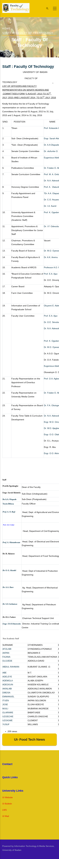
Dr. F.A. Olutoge (51, 405)
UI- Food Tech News (29, 739)
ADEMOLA (7, 680)
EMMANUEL (8, 696)
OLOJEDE (7, 661)
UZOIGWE (7, 720)
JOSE (5, 704)
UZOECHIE (7, 716)
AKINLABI (7, 688)
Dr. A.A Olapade (51, 145)
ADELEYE (7, 676)
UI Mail (5, 816)
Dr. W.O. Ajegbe (51, 428)
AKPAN (5, 653)
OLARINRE (7, 712)
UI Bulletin (7, 803)
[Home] (15, 8)
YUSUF (6, 724)
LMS (4, 810)
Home (6, 28)
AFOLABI (6, 649)
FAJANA (6, 657)
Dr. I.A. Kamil (50, 206)
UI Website (7, 797)
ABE (4, 672)
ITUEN (5, 700)
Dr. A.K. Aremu (51, 257)
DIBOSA (6, 692)
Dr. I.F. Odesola (51, 226)
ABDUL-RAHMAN (10, 667)
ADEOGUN (7, 684)
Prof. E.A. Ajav (50, 274)
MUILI (5, 708)
